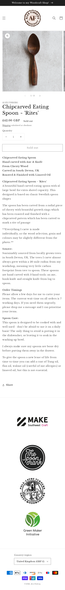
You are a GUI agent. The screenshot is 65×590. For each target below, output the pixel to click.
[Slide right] (39, 95)
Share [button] (9, 384)
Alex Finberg (36, 584)
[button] (3, 18)
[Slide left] (25, 95)
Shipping (6, 125)
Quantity (7, 130)
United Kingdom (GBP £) (30, 561)
